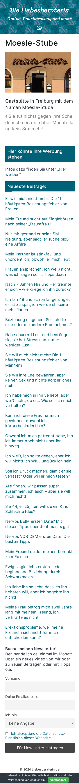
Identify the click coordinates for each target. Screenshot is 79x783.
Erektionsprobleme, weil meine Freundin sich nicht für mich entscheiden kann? (34, 632)
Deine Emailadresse (21, 696)
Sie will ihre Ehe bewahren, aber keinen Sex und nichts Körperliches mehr (38, 380)
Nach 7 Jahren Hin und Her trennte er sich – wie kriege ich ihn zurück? (38, 287)
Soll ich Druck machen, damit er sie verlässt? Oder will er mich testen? (38, 473)
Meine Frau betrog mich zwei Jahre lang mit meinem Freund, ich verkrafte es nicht (38, 612)
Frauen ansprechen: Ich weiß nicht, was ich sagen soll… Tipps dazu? (38, 271)
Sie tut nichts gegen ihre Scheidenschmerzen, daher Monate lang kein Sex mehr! (39, 123)
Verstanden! (58, 779)
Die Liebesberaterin (39, 10)
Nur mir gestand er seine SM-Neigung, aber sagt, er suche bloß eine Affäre (37, 239)
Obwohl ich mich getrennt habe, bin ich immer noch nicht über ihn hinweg (39, 440)
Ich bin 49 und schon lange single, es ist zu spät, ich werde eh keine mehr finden (37, 304)
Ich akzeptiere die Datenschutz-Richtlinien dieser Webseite (35, 735)
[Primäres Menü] (39, 28)
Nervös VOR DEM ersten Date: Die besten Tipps (37, 539)
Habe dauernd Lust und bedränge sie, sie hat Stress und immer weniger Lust (36, 339)
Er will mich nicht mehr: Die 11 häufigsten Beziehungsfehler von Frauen (36, 203)
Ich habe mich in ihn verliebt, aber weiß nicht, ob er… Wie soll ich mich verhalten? (38, 400)
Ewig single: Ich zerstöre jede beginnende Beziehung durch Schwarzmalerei (33, 571)
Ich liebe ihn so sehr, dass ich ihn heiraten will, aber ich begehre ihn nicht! (37, 592)
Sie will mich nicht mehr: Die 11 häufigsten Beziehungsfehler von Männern (36, 360)
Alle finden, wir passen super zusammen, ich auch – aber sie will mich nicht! (37, 491)
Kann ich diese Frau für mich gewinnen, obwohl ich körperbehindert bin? (32, 420)
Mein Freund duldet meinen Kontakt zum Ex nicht (39, 554)
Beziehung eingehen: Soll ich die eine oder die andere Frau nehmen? (38, 322)
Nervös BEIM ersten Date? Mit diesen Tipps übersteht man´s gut (37, 524)
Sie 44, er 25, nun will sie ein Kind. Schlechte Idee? (37, 509)
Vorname (12, 678)
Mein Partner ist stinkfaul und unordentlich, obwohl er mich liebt (37, 256)
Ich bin (11, 715)
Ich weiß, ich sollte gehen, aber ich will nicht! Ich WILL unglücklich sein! (39, 458)
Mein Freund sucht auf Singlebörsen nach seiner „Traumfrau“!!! (39, 221)
